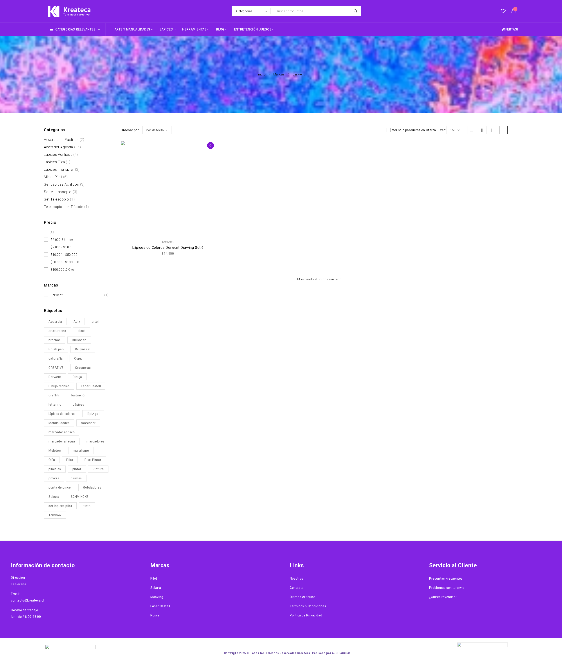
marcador (88, 423)
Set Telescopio (59, 199)
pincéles (55, 469)
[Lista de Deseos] (503, 11)
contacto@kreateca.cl (27, 600)
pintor (76, 469)
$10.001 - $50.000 (63, 254)
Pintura (98, 469)
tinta (86, 506)
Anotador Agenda (62, 147)
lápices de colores (62, 413)
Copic (78, 358)
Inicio (262, 74)
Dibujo (77, 377)
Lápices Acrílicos (61, 154)
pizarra (54, 478)
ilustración (78, 395)
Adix (77, 321)
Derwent (79, 295)
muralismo (81, 450)
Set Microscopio (60, 192)
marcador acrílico (62, 432)
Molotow (55, 450)
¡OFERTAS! (510, 29)
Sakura (54, 496)
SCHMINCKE (79, 496)
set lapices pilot (60, 506)
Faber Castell (91, 386)
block (82, 331)
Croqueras (83, 367)
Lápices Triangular (62, 169)
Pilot (69, 460)
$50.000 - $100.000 (64, 262)
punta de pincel (60, 487)
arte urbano (57, 331)
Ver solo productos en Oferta (414, 130)
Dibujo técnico (59, 386)
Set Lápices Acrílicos (64, 184)
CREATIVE (56, 367)
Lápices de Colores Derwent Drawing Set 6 (168, 247)
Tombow (55, 515)
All (52, 232)
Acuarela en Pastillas (64, 140)
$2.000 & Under (61, 240)
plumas (76, 478)
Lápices (78, 404)
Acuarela (55, 321)
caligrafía (56, 358)
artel (95, 321)
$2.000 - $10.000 (63, 247)
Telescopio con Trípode (66, 207)
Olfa (52, 460)
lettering (55, 404)
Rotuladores (92, 487)
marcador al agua (62, 441)
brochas (55, 340)
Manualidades (59, 423)
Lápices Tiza (57, 162)
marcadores (95, 441)
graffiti (54, 395)
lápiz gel (93, 413)
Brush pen (56, 349)
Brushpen (79, 340)
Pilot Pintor (93, 460)
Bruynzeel (82, 349)
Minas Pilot (56, 177)
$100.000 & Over (62, 269)
